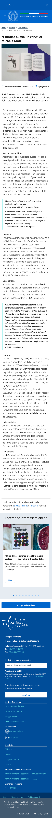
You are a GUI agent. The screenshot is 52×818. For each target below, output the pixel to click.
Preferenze (23, 814)
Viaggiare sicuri (11, 716)
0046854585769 (16, 651)
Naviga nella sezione (26, 605)
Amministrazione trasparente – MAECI (21, 778)
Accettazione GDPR (13, 670)
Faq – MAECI (10, 787)
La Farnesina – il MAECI (15, 706)
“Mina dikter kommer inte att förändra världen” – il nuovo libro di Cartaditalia (24, 557)
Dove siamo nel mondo (14, 721)
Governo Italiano (9, 5)
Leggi (11, 579)
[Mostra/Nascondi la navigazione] (5, 16)
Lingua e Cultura (12, 759)
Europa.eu (13, 737)
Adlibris (24, 505)
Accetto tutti (41, 814)
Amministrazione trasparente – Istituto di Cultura (25, 773)
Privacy (38, 676)
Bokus (17, 505)
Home (4, 27)
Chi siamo (9, 749)
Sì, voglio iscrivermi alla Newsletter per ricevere (22, 685)
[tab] (13, 595)
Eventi (7, 754)
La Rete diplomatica (13, 711)
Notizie (12, 27)
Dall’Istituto (23, 27)
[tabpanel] (26, 558)
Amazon (34, 505)
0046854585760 (15, 648)
